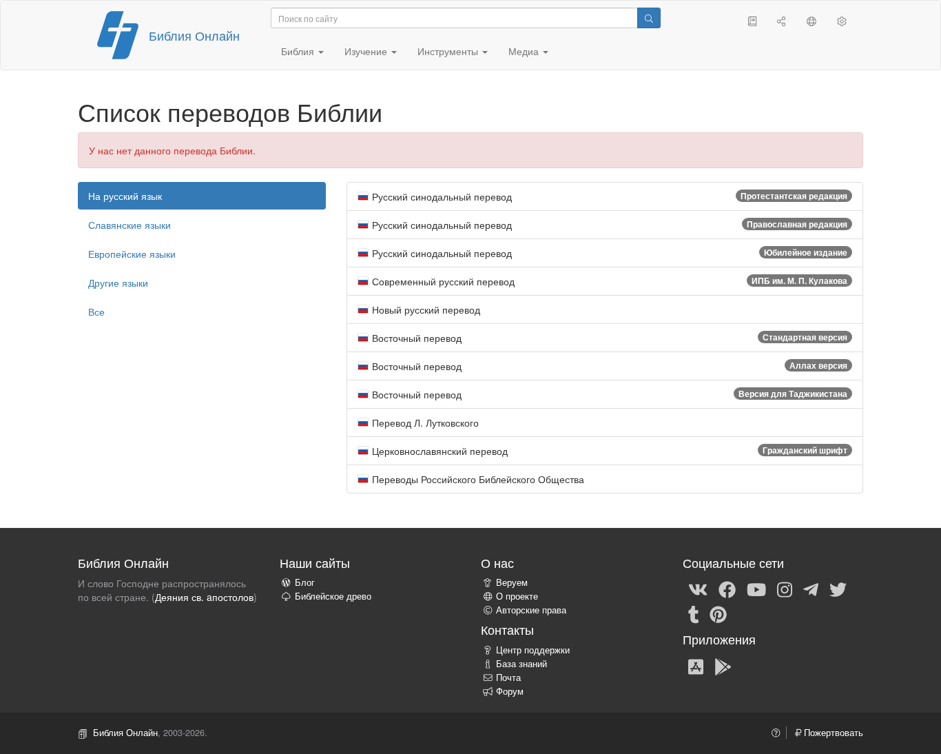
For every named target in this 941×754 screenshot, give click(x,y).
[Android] (723, 665)
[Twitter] (838, 588)
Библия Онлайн (194, 35)
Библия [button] (299, 51)
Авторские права (531, 610)
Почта (508, 677)
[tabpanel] (605, 337)
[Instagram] (784, 588)
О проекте (517, 596)
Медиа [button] (524, 51)
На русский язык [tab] (125, 196)
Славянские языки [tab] (129, 225)
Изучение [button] (367, 51)
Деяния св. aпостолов (204, 597)
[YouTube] (756, 588)
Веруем (512, 582)
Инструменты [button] (449, 51)
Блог (305, 582)
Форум (510, 691)
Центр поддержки (533, 650)
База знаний (521, 664)
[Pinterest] (718, 613)
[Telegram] (810, 588)
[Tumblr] (693, 613)
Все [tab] (96, 311)
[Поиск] (649, 18)
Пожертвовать (832, 732)
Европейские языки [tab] (132, 254)
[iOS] (695, 665)
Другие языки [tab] (118, 282)
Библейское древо (333, 596)
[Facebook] (727, 588)
